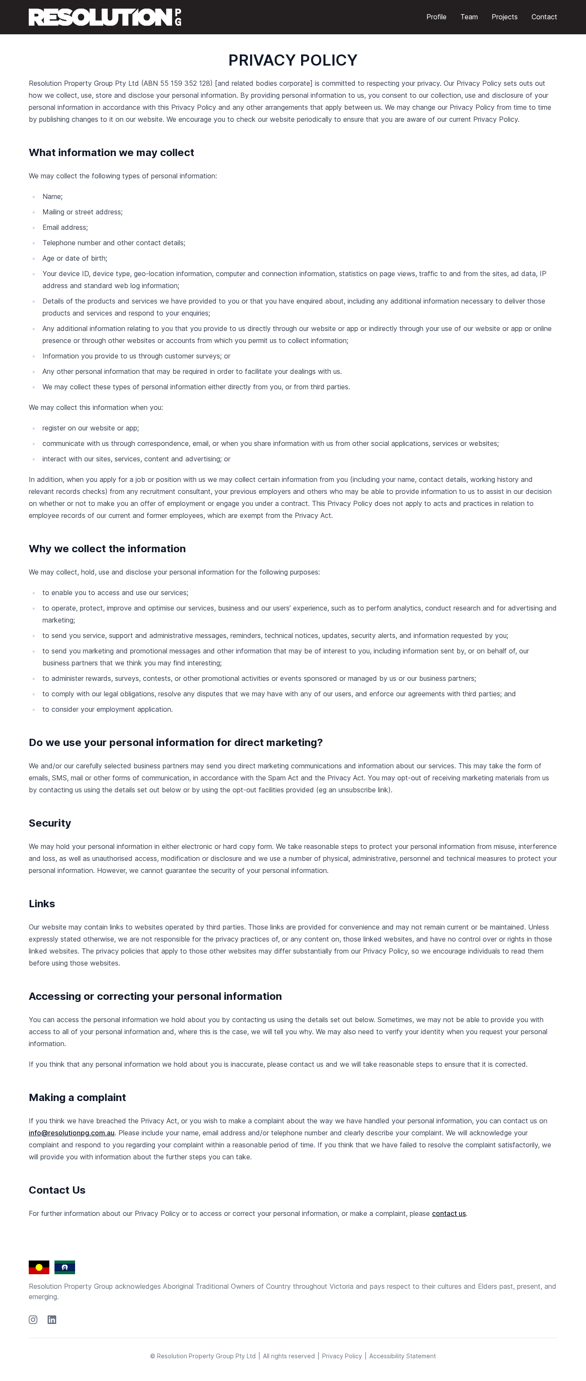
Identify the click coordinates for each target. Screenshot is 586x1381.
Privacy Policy (342, 1356)
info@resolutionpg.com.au (72, 1132)
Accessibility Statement (402, 1356)
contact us (449, 1213)
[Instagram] (33, 1319)
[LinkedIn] (52, 1319)
